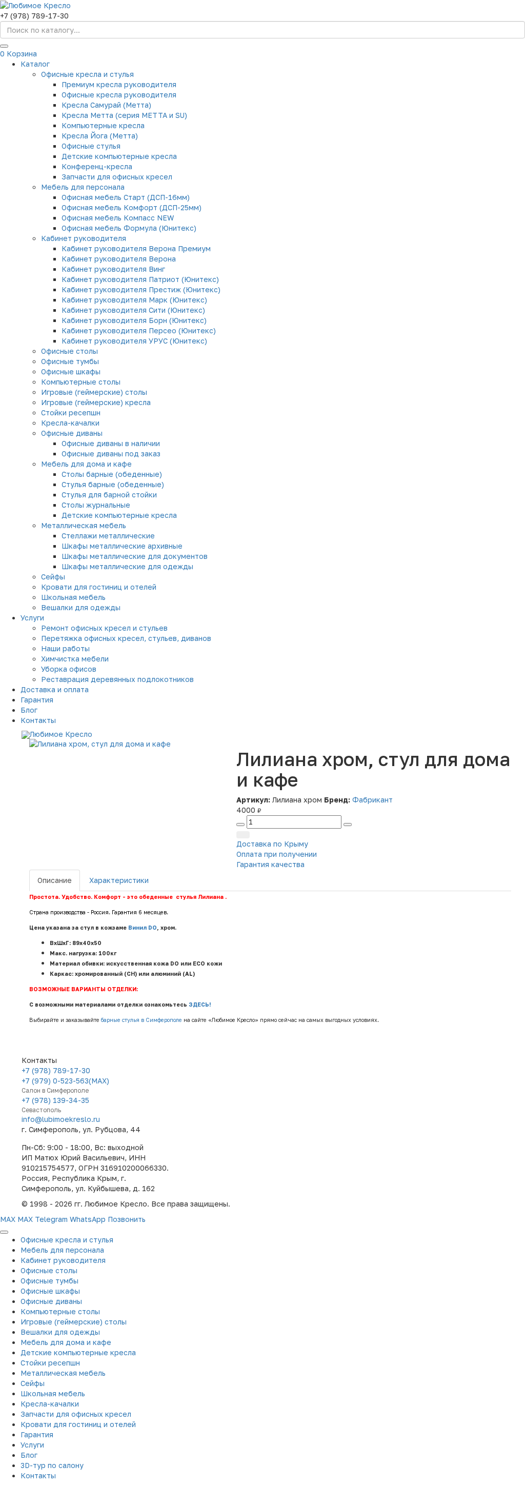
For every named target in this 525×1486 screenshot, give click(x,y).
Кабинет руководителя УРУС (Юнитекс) (134, 340)
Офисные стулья (91, 146)
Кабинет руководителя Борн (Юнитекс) (134, 320)
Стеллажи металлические (108, 535)
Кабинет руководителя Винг (113, 269)
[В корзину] (243, 834)
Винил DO (142, 928)
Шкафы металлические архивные (122, 545)
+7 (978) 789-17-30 (56, 1070)
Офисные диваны (72, 433)
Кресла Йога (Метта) (100, 135)
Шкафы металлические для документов (135, 556)
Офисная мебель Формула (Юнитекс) (129, 228)
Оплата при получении (276, 854)
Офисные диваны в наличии (111, 443)
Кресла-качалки (70, 422)
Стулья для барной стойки (109, 494)
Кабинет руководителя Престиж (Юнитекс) (141, 289)
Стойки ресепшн (70, 412)
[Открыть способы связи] (4, 1232)
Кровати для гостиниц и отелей (98, 587)
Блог (29, 710)
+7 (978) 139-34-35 (55, 1100)
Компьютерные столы (80, 381)
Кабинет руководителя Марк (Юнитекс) (134, 299)
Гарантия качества (270, 864)
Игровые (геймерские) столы (94, 392)
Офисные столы (69, 351)
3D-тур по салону (52, 1465)
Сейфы (53, 576)
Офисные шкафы (70, 371)
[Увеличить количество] (348, 824)
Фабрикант (372, 799)
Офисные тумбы (70, 361)
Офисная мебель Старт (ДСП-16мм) (126, 197)
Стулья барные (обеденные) (113, 484)
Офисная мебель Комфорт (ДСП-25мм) (131, 207)
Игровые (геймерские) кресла (96, 402)
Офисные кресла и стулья (87, 74)
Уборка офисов (68, 669)
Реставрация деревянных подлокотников (117, 679)
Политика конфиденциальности (446, 1203)
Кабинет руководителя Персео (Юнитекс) (139, 330)
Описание (54, 880)
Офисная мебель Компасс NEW (118, 217)
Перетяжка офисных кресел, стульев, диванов (126, 638)
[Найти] (4, 46)
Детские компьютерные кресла (119, 156)
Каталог (35, 63)
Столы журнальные (96, 504)
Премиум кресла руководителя (119, 84)
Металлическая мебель (83, 525)
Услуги (32, 617)
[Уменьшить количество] (240, 824)
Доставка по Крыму (272, 843)
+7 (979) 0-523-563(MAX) (65, 1080)
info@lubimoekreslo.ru (61, 1119)
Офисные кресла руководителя (119, 94)
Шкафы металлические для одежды (127, 566)
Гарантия (37, 699)
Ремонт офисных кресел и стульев (104, 628)
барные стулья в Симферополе (141, 1020)
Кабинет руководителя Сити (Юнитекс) (133, 310)
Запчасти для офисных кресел (117, 176)
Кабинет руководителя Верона (119, 258)
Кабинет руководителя (83, 238)
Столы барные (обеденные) (112, 474)
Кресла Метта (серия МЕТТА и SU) (124, 115)
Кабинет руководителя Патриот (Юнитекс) (140, 279)
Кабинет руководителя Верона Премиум (136, 248)
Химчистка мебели (75, 658)
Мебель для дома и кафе (86, 463)
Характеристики (119, 880)
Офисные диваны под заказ (111, 453)
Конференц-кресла (97, 166)
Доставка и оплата (55, 689)
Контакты (38, 720)
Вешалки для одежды (80, 607)
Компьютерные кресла (103, 125)
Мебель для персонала (83, 187)
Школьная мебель (73, 597)
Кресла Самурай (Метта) (106, 105)
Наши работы (65, 648)
